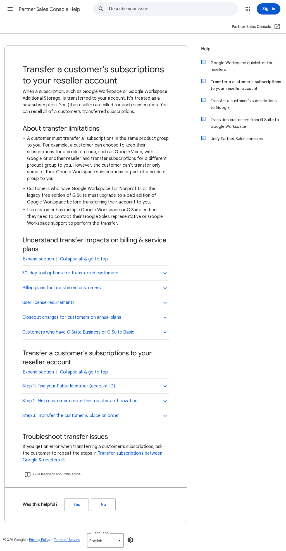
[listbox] (105, 540)
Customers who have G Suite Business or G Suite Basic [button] (78, 332)
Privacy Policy (39, 540)
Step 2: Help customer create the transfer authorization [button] (79, 401)
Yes (76, 504)
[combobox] (173, 9)
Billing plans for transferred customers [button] (61, 288)
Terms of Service (67, 540)
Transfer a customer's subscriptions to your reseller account (246, 85)
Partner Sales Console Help (49, 9)
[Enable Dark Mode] (130, 540)
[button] (10, 9)
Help (206, 49)
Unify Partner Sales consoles (237, 138)
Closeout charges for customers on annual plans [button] (71, 317)
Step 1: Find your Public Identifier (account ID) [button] (68, 386)
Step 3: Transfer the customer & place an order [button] (70, 415)
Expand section (38, 259)
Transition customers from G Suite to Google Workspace (245, 123)
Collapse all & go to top (84, 259)
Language (101, 533)
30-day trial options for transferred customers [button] (70, 273)
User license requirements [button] (48, 302)
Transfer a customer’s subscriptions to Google (244, 104)
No (103, 504)
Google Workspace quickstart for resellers (242, 66)
